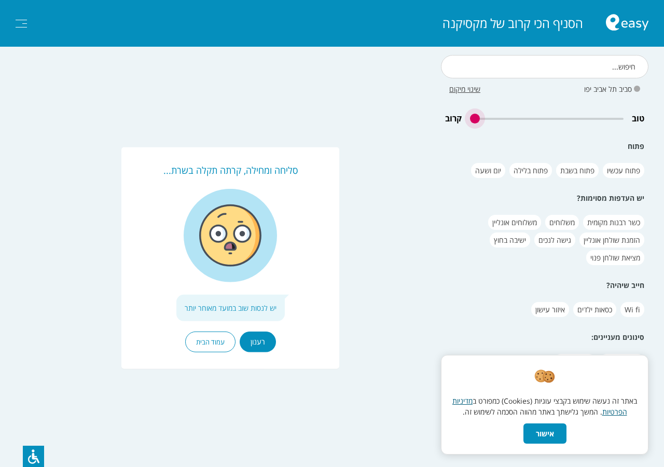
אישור (545, 433)
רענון (258, 342)
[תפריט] (21, 23)
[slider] (547, 118)
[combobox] (544, 66)
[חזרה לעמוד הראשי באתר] (627, 23)
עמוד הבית (210, 342)
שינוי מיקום (464, 89)
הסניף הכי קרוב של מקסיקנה (512, 23)
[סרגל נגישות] (33, 456)
